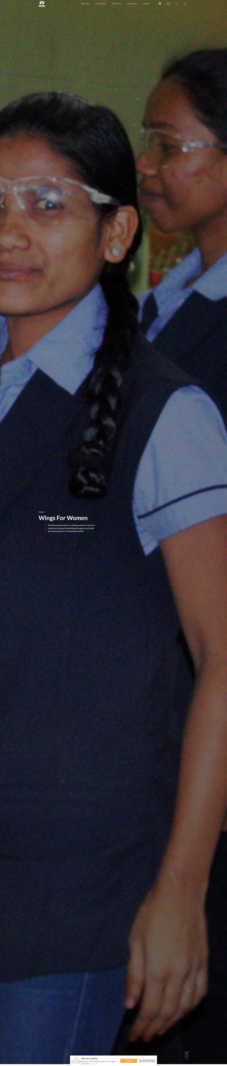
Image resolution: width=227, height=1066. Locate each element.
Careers (146, 3)
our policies (93, 1064)
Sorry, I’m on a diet (147, 1061)
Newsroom (132, 3)
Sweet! (128, 1061)
